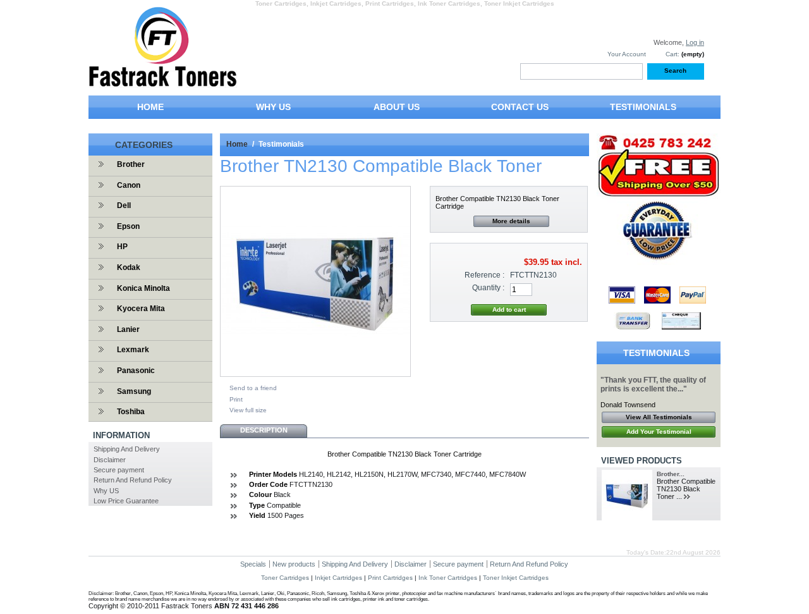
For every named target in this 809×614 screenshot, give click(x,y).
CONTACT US (520, 107)
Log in (695, 42)
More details (511, 221)
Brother (131, 164)
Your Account (626, 54)
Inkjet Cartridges (338, 577)
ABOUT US (397, 107)
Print (236, 399)
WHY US (273, 107)
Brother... (670, 473)
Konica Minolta (143, 288)
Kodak (128, 267)
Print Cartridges (390, 577)
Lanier (128, 329)
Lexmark (133, 349)
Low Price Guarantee (126, 501)
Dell (124, 205)
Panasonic (136, 370)
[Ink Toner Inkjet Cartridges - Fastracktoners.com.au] (162, 83)
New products (293, 564)
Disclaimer (110, 460)
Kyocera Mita (141, 308)
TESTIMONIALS (643, 107)
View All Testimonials (659, 417)
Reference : (484, 275)
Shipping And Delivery (127, 449)
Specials (253, 564)
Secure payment (119, 470)
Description (264, 430)
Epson (128, 226)
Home (237, 144)
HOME (150, 107)
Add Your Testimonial (658, 431)
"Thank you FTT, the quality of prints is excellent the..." (653, 384)
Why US (106, 490)
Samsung (134, 391)
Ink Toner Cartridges (447, 577)
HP (122, 246)
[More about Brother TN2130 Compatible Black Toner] (688, 497)
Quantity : (488, 287)
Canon (128, 185)
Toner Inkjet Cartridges (516, 577)
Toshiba (131, 411)
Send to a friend (253, 387)
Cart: (672, 54)
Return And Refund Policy (133, 480)
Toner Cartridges (285, 577)
